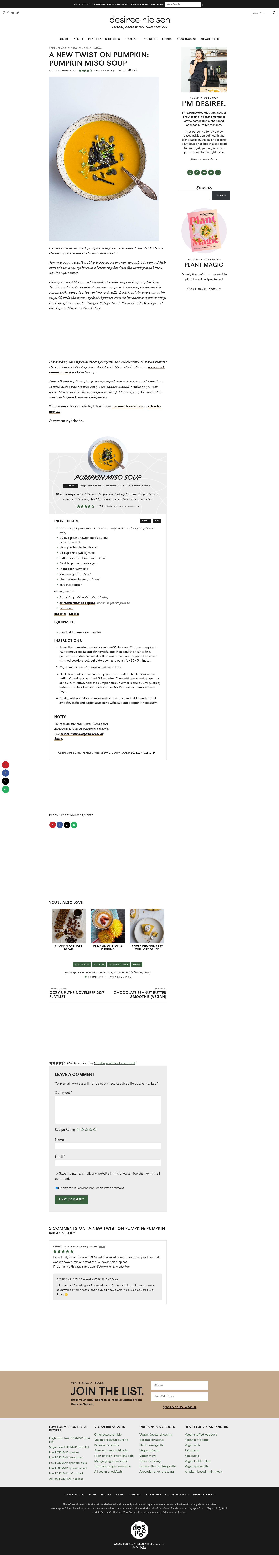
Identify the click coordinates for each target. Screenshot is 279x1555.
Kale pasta (192, 1456)
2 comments (95, 977)
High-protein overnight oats (114, 1456)
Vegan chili (192, 1445)
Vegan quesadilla (196, 1466)
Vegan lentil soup (197, 1440)
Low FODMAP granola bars (68, 1463)
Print (145, 521)
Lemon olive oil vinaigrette (158, 1466)
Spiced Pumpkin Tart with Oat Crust (147, 948)
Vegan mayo (148, 1456)
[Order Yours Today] (204, 230)
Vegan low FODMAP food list (69, 1447)
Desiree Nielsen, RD (143, 753)
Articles (150, 39)
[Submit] (273, 13)
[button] (80, 70)
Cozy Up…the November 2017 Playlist (76, 993)
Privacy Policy (204, 1494)
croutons (66, 608)
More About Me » (204, 159)
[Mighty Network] (218, 172)
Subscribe (153, 1494)
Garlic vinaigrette (152, 1445)
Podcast (132, 39)
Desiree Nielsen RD (64, 71)
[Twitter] (18, 12)
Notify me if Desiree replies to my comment (91, 1188)
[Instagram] (4, 12)
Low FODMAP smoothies (66, 1457)
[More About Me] (204, 69)
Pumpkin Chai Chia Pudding (107, 948)
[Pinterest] (8, 12)
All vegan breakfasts (108, 1471)
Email (60, 1157)
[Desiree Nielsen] (139, 22)
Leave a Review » (127, 506)
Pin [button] (157, 521)
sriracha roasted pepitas (77, 603)
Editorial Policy (177, 1494)
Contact (135, 1494)
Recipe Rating (65, 1130)
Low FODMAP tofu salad (66, 1473)
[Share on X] (67, 825)
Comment (63, 1093)
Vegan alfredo (149, 1450)
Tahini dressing (150, 1461)
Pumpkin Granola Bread (69, 948)
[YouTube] (13, 12)
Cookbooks (186, 39)
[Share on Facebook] (60, 825)
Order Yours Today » (204, 288)
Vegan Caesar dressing (156, 1434)
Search (204, 186)
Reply (101, 1247)
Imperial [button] (60, 614)
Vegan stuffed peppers (201, 1434)
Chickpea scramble (108, 1434)
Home (64, 39)
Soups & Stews (93, 48)
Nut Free (99, 964)
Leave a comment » (119, 977)
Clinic (167, 39)
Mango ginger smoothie (111, 1461)
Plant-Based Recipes (104, 39)
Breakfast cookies (106, 1445)
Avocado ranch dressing (157, 1471)
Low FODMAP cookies (64, 1452)
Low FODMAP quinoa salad (68, 1468)
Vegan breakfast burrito (111, 1440)
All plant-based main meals (204, 1471)
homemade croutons (127, 406)
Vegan (137, 964)
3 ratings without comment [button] (115, 1063)
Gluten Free (82, 964)
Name (60, 1140)
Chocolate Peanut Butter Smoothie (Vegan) (140, 993)
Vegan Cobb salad (197, 1461)
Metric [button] (74, 614)
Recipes (106, 1494)
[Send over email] (74, 825)
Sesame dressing (152, 1440)
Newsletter (210, 39)
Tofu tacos (192, 1450)
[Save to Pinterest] (52, 825)
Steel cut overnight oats (111, 1450)
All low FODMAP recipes (66, 1479)
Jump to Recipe (128, 70)
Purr (144, 1547)
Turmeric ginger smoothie (112, 1466)
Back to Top (75, 1494)
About (78, 39)
